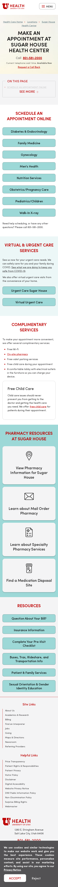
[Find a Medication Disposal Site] (29, 575)
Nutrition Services (29, 178)
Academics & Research (17, 714)
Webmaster (11, 806)
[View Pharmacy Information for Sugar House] (29, 465)
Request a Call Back (29, 67)
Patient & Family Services (29, 672)
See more (27, 91)
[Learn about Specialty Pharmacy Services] (29, 539)
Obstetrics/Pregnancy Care (29, 189)
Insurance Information (29, 630)
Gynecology (29, 154)
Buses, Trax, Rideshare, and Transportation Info (29, 659)
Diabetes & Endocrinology (29, 131)
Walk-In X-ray (29, 213)
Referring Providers (15, 746)
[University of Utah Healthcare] (29, 821)
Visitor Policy (11, 774)
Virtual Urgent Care (29, 302)
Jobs (7, 728)
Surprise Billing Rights (16, 801)
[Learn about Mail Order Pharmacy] (29, 503)
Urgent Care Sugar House (29, 290)
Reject (36, 878)
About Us (10, 710)
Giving (8, 732)
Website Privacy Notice (17, 788)
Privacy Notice (12, 870)
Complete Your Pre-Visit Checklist (29, 643)
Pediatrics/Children (29, 201)
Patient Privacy (13, 770)
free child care (38, 406)
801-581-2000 (32, 58)
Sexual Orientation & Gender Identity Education (29, 686)
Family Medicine (29, 143)
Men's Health (29, 166)
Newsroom (10, 741)
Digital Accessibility (15, 783)
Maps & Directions (14, 737)
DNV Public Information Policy (20, 792)
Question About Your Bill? (29, 618)
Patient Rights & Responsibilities (22, 765)
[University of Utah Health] (13, 6)
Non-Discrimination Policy (18, 797)
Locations (32, 21)
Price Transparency (15, 761)
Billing (8, 719)
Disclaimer (10, 779)
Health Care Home (13, 21)
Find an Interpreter (15, 723)
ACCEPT (15, 878)
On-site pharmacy (17, 354)
